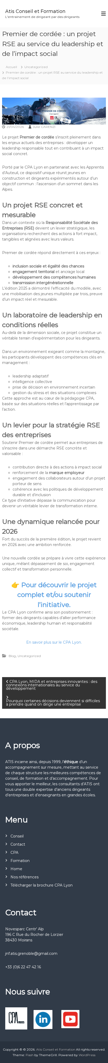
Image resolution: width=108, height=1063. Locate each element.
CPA (14, 852)
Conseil (17, 836)
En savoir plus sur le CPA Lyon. (54, 642)
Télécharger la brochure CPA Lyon (41, 885)
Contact (17, 844)
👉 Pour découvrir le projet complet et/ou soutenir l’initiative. (54, 595)
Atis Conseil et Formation (35, 11)
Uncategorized (36, 67)
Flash (30, 1055)
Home (16, 868)
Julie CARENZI (44, 127)
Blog (12, 656)
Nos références (24, 877)
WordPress (87, 1055)
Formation (20, 860)
